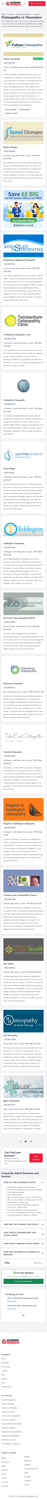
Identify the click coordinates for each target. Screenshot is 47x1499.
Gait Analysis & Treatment (10, 1444)
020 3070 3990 (10, 1039)
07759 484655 (9, 968)
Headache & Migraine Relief (11, 1432)
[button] (42, 1263)
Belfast (3, 1458)
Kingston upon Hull (30, 1468)
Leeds (26, 1472)
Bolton (3, 1466)
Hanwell (6, 903)
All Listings (5, 1362)
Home (3, 1359)
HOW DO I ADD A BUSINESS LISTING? (20, 1182)
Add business (36, 1158)
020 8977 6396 (9, 828)
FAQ (3, 1382)
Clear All (37, 1263)
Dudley (26, 1456)
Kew (4, 692)
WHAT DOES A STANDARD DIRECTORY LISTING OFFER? (20, 1234)
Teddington (7, 552)
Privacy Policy (6, 1386)
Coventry (4, 1482)
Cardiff (3, 1478)
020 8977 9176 (9, 756)
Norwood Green (9, 626)
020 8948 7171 (9, 688)
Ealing (5, 1043)
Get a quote (5, 1366)
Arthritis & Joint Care (8, 1440)
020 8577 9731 (9, 264)
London (26, 67)
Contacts (4, 1370)
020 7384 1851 (9, 63)
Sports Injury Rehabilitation (10, 1436)
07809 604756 (9, 622)
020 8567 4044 (10, 899)
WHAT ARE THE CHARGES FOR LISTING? (21, 1224)
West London (20, 626)
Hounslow (6, 155)
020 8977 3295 (9, 547)
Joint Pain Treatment (8, 1428)
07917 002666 (9, 151)
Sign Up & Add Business (23, 1281)
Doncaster (5, 1486)
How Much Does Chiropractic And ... (23, 1305)
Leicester (27, 1476)
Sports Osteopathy (7, 1404)
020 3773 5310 (9, 1105)
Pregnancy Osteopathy (9, 1408)
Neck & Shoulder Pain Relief (11, 1424)
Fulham (5, 67)
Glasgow (27, 1464)
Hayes (5, 1109)
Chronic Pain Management (10, 1416)
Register (4, 1378)
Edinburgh (27, 1460)
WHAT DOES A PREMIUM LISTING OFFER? (22, 1243)
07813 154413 (9, 473)
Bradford (4, 1470)
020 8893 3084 (9, 404)
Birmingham (5, 1462)
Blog (3, 1374)
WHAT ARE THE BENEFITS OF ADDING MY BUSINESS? (22, 1253)
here (12, 1187)
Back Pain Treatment (8, 1420)
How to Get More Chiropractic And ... (23, 1298)
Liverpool (27, 1480)
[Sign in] (25, 3)
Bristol (3, 1474)
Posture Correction (8, 1412)
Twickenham (7, 343)
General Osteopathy (8, 1400)
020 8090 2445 (10, 339)
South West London (16, 67)
